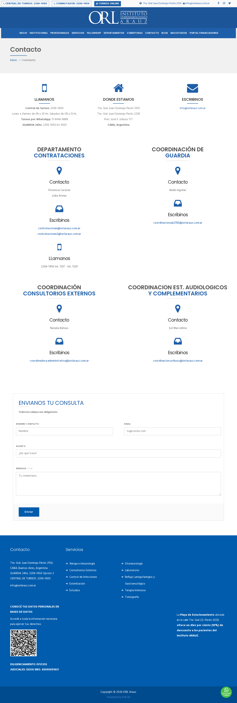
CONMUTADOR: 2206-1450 (72, 3)
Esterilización (77, 584)
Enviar (29, 512)
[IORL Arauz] (118, 17)
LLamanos (59, 258)
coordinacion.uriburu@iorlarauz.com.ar (178, 361)
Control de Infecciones (83, 577)
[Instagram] (224, 3)
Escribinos (59, 220)
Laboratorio (132, 570)
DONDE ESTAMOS (118, 99)
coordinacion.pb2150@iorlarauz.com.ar (177, 223)
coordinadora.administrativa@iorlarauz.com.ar (59, 361)
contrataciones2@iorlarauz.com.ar (59, 234)
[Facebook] (218, 3)
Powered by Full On (118, 697)
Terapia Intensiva (135, 590)
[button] (226, 692)
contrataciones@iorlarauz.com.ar (59, 228)
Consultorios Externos (82, 570)
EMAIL (127, 424)
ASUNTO (21, 446)
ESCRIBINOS (192, 99)
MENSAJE (24, 468)
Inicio (14, 60)
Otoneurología (134, 564)
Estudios (74, 590)
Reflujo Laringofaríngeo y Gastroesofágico (140, 580)
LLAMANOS (44, 99)
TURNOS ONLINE (108, 3)
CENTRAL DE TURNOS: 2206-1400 (26, 3)
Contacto (59, 182)
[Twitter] (229, 3)
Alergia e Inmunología (82, 564)
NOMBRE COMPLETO (27, 424)
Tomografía (132, 597)
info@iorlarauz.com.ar (197, 3)
